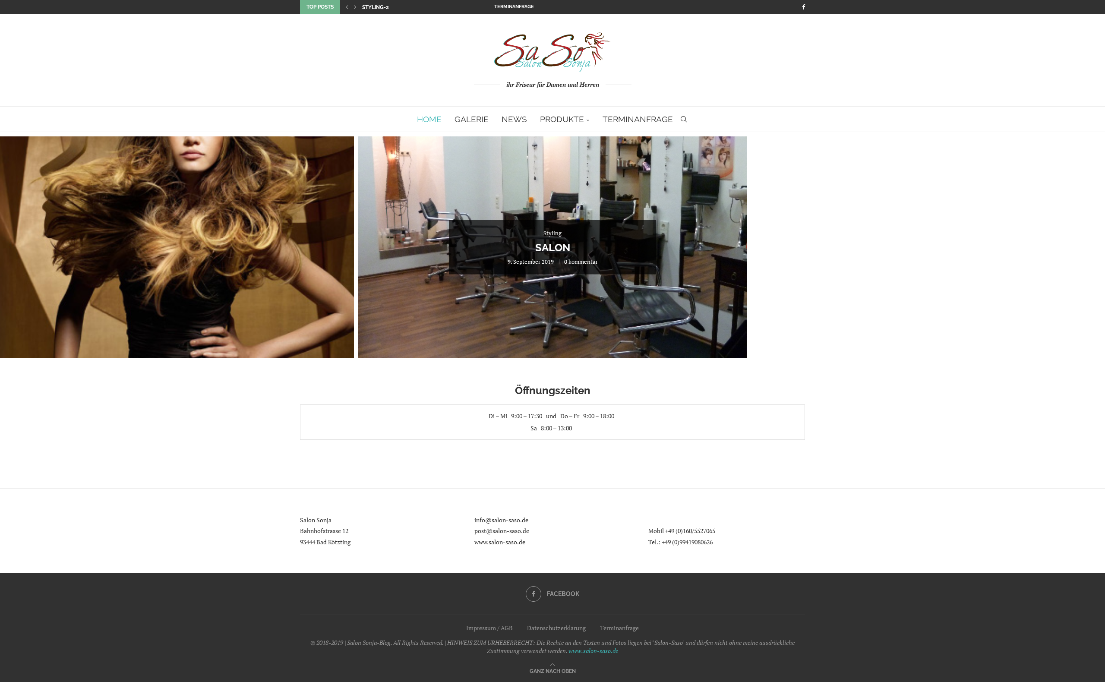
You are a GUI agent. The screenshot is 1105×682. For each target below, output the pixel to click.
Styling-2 (375, 7)
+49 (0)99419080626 (687, 542)
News (514, 119)
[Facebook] (803, 7)
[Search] (683, 119)
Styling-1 (159, 247)
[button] (347, 7)
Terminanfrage (514, 6)
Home (429, 119)
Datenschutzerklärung (556, 628)
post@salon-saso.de (501, 531)
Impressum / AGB (489, 628)
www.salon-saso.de (499, 542)
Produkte (562, 119)
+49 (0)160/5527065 (690, 531)
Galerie (472, 119)
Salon (552, 247)
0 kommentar (188, 261)
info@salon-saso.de (501, 520)
